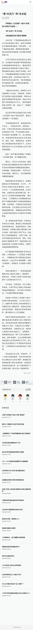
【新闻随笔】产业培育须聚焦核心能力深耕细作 (16, 433)
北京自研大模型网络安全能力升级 (12, 509)
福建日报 (7, 17)
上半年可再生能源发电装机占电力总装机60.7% (16, 593)
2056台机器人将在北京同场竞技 (11, 565)
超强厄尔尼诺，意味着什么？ (11, 519)
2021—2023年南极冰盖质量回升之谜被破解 (15, 461)
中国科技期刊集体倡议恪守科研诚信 (13, 500)
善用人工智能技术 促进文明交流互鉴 (13, 424)
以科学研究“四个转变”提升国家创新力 (13, 470)
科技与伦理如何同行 (8, 556)
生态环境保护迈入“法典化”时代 (11, 574)
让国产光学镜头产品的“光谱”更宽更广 (13, 415)
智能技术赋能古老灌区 (9, 528)
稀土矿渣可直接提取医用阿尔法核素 (13, 452)
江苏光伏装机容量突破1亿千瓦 (11, 442)
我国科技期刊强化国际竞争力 (11, 546)
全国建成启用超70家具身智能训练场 (13, 480)
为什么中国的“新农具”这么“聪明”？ (13, 584)
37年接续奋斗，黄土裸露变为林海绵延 (13, 537)
